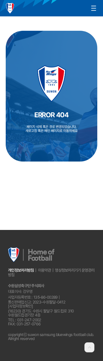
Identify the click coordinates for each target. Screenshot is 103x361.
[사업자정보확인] (20, 306)
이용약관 (44, 270)
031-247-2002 (29, 320)
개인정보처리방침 (21, 270)
